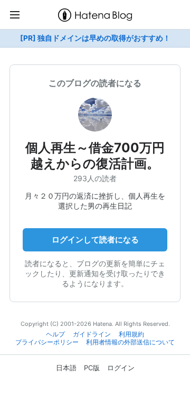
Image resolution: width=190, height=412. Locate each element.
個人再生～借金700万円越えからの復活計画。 (95, 155)
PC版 (92, 367)
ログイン (121, 367)
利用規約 (131, 334)
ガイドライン (92, 334)
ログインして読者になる (95, 240)
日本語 (66, 367)
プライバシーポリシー (47, 342)
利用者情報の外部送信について (130, 342)
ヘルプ (55, 334)
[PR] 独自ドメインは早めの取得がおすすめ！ (95, 38)
